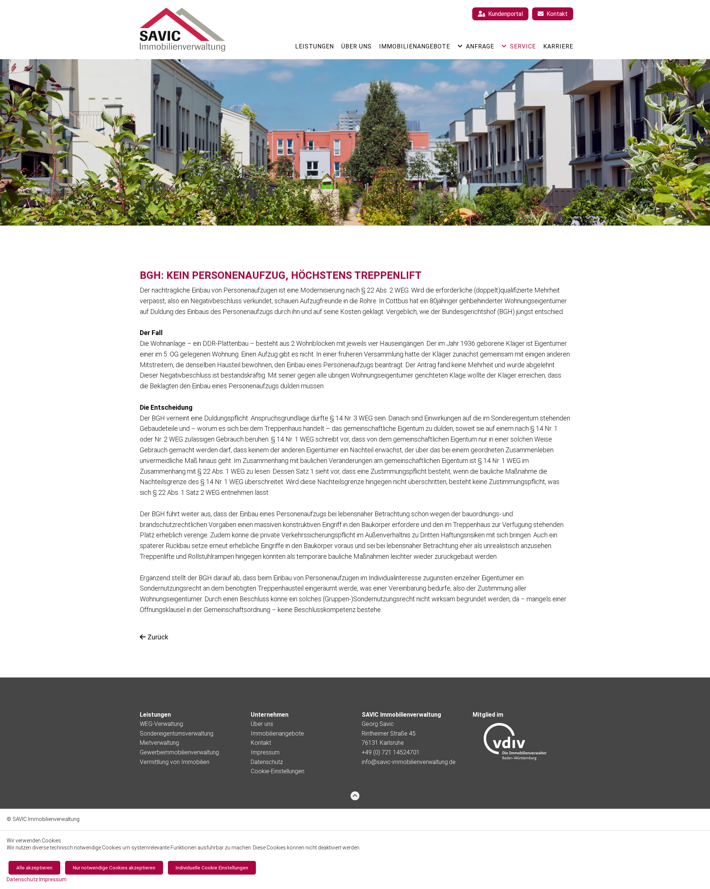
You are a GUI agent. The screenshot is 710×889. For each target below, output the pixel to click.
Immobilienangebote (414, 46)
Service (523, 46)
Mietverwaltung (159, 742)
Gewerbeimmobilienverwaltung (179, 752)
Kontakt (261, 742)
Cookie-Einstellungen (277, 771)
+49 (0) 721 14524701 (391, 752)
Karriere (558, 46)
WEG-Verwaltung (161, 723)
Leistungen (314, 46)
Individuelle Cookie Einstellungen (212, 868)
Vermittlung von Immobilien (174, 761)
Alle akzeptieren (34, 868)
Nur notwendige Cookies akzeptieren (114, 868)
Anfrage (480, 46)
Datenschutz (267, 761)
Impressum (265, 752)
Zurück (158, 637)
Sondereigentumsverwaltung (176, 733)
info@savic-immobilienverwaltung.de (409, 761)
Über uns (356, 46)
